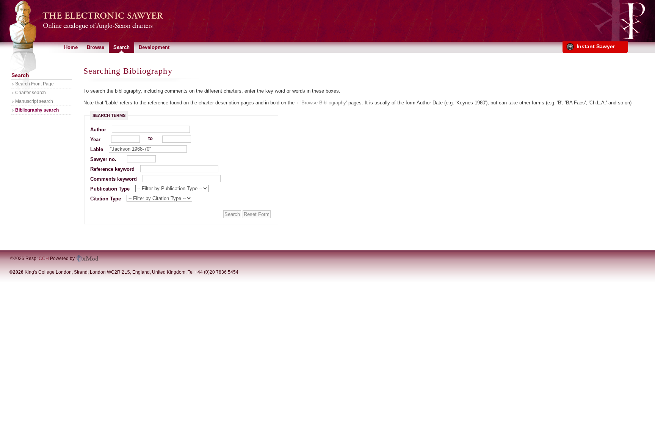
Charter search (30, 92)
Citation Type (105, 199)
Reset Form (257, 214)
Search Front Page (34, 84)
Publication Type (110, 189)
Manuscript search (34, 101)
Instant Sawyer (596, 46)
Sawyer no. (103, 159)
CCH (44, 258)
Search (121, 47)
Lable (96, 149)
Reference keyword (112, 169)
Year (95, 139)
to (150, 138)
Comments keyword (113, 179)
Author (98, 129)
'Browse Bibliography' (324, 103)
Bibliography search (37, 110)
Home (71, 47)
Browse (95, 47)
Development (154, 47)
